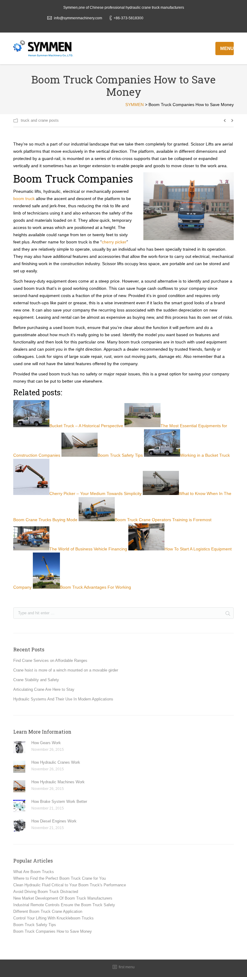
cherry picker (114, 242)
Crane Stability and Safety (36, 680)
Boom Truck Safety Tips (34, 924)
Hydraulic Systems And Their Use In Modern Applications (63, 699)
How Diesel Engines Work (54, 821)
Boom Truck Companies (73, 178)
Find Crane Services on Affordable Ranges (50, 660)
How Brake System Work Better (59, 801)
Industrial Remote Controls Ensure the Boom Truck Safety (64, 905)
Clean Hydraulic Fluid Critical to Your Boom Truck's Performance (69, 885)
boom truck (24, 198)
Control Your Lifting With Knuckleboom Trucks (53, 918)
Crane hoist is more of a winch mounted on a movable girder (65, 670)
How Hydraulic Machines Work (58, 782)
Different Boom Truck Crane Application (47, 911)
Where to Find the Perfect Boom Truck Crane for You (59, 878)
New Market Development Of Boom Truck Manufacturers (62, 898)
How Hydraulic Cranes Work (55, 762)
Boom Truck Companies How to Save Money (52, 931)
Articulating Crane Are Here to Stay (43, 689)
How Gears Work (46, 743)
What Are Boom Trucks (33, 871)
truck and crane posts (40, 120)
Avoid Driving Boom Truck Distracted (45, 891)
